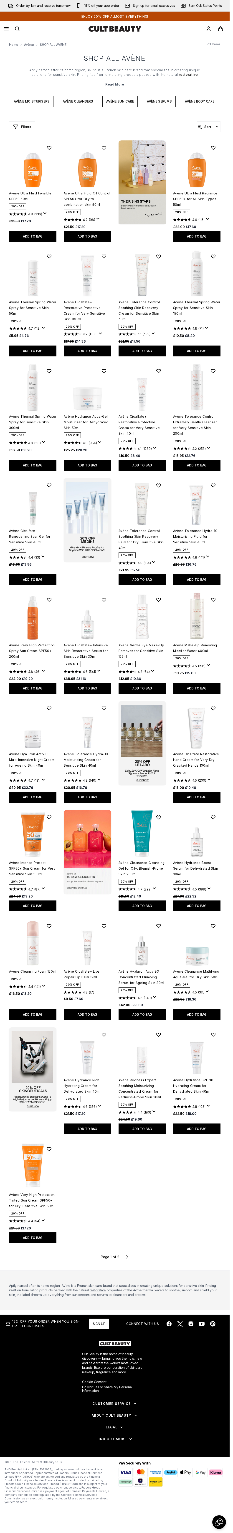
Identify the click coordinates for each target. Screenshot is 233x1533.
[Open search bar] (17, 28)
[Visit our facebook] (169, 1323)
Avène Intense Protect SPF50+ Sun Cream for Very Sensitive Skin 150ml (32, 868)
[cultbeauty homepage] (114, 28)
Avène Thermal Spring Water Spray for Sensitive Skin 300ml (32, 422)
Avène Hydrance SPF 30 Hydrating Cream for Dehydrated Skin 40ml (193, 1085)
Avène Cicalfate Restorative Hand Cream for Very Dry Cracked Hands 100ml (196, 759)
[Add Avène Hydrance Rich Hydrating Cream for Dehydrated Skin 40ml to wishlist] (104, 1034)
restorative (98, 1290)
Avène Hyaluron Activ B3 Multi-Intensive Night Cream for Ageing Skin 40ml (31, 759)
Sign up (99, 1324)
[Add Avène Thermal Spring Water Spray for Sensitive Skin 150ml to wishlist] (213, 256)
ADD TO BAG (33, 236)
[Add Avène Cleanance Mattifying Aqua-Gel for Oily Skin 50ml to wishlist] (213, 925)
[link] (208, 28)
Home (13, 45)
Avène (29, 45)
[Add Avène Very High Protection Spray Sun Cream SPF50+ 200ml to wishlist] (49, 599)
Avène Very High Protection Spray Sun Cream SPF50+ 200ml (32, 650)
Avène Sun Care (120, 101)
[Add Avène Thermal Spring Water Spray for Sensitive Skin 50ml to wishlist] (49, 256)
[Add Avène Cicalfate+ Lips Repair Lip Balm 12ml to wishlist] (104, 925)
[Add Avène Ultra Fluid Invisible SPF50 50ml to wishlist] (49, 147)
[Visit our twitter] (180, 1323)
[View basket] (220, 28)
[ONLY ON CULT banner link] (87, 520)
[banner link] (87, 852)
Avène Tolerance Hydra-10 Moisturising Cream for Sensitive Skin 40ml (86, 759)
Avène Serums (159, 101)
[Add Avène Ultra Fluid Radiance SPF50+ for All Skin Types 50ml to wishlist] (213, 147)
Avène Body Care (199, 101)
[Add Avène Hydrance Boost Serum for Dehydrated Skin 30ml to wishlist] (213, 817)
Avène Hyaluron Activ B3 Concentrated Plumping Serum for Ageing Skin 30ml (141, 977)
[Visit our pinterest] (212, 1323)
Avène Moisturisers (32, 101)
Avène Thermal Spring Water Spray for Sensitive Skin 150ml (196, 307)
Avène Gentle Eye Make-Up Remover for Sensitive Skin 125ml (141, 650)
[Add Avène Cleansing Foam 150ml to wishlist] (49, 925)
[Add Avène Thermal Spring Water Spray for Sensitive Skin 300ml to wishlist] (49, 370)
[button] (142, 182)
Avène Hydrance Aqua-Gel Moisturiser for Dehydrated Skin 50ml (86, 422)
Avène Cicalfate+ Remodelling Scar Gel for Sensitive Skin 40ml (30, 536)
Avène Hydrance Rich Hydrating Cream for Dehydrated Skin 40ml (82, 1085)
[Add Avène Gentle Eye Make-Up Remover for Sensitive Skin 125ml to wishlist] (158, 599)
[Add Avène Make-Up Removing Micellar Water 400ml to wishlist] (213, 599)
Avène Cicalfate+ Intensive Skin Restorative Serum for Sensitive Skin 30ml (86, 650)
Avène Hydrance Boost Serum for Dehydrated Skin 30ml (195, 868)
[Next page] (127, 1257)
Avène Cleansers (78, 101)
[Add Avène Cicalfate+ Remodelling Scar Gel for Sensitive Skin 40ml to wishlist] (49, 485)
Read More (114, 84)
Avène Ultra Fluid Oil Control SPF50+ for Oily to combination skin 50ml (87, 198)
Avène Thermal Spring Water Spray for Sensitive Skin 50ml (32, 307)
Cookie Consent (94, 1382)
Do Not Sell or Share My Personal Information (107, 1389)
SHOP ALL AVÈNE (115, 58)
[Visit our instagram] (190, 1323)
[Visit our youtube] (201, 1323)
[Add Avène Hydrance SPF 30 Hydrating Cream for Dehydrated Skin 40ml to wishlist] (213, 1034)
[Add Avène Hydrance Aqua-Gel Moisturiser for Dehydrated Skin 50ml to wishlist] (104, 370)
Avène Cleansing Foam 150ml (32, 971)
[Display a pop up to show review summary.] (45, 214)
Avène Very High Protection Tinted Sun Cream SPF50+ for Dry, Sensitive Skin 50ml (32, 1200)
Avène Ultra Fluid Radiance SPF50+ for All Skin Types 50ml (195, 198)
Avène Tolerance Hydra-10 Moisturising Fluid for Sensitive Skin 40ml (195, 536)
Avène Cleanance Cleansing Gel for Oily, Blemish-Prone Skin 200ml (142, 868)
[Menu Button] (6, 28)
